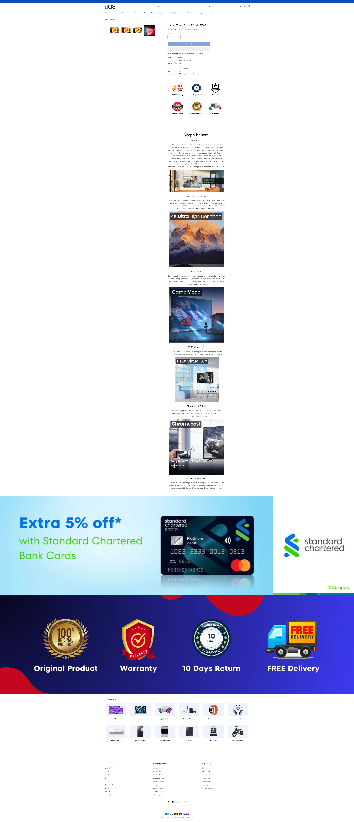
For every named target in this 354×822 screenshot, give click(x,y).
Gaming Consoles (189, 719)
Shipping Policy (207, 785)
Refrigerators (140, 740)
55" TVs (106, 775)
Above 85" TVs (109, 785)
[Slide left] (106, 30)
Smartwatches (213, 719)
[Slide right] (158, 30)
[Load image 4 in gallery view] (149, 30)
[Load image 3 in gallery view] (137, 30)
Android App (206, 771)
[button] (189, 49)
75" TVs (106, 781)
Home (107, 19)
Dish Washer (188, 740)
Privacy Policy (206, 781)
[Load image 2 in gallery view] (126, 30)
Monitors (107, 791)
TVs (115, 719)
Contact (204, 768)
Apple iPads (164, 719)
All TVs (106, 788)
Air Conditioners (115, 740)
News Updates (206, 775)
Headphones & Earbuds (237, 719)
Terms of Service (207, 788)
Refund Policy (206, 778)
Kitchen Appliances (159, 795)
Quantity (170, 33)
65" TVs (106, 778)
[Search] (209, 6)
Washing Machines (159, 788)
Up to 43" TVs (108, 768)
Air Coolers (213, 740)
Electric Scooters (237, 740)
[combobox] (183, 6)
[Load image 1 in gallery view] (114, 30)
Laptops (140, 719)
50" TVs (106, 771)
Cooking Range (164, 740)
